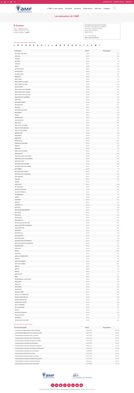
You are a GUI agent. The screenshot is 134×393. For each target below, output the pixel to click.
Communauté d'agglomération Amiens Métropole (27, 330)
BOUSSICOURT (19, 235)
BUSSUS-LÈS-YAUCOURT (22, 320)
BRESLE (17, 269)
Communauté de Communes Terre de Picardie (27, 363)
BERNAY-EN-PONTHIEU (21, 143)
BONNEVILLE (18, 205)
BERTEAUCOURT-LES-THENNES (24, 158)
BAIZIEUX (17, 58)
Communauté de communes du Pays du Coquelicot (28, 345)
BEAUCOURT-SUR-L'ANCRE (22, 92)
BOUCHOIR (18, 212)
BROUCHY (18, 284)
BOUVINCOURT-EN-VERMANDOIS (24, 243)
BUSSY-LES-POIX (19, 315)
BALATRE (17, 61)
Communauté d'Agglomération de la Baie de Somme (28, 333)
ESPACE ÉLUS (119, 2)
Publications (88, 8)
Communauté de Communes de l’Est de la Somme (28, 340)
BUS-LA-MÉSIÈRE (20, 304)
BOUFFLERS (18, 217)
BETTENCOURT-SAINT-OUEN (23, 174)
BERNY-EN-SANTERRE (21, 151)
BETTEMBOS (18, 169)
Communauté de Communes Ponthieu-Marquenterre (28, 358)
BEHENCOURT (19, 117)
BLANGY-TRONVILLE (20, 192)
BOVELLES (18, 248)
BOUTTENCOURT (19, 238)
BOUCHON (18, 215)
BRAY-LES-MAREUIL (20, 261)
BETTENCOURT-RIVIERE (21, 171)
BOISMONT (18, 199)
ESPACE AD (107, 2)
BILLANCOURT (19, 187)
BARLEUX (17, 63)
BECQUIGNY (18, 112)
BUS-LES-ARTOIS (19, 307)
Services (98, 8)
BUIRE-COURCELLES (21, 299)
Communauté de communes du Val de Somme (27, 351)
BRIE (16, 276)
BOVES (17, 251)
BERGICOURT (19, 133)
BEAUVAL (17, 107)
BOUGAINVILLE (19, 220)
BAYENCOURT (19, 71)
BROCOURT (18, 281)
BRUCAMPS (18, 287)
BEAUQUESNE (19, 104)
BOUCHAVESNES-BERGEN (22, 210)
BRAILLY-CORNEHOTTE (21, 256)
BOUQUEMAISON (19, 228)
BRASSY (17, 258)
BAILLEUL (17, 56)
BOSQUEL (17, 207)
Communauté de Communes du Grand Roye (26, 343)
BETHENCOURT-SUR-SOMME (23, 166)
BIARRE (17, 181)
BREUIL (17, 271)
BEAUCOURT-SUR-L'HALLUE (23, 94)
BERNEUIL (18, 148)
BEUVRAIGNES (19, 176)
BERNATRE (18, 138)
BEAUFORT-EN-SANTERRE (22, 97)
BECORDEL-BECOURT (21, 110)
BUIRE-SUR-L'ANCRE (21, 302)
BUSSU (17, 310)
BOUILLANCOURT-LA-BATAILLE (23, 225)
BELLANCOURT (19, 120)
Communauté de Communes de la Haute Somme (27, 338)
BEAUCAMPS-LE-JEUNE (21, 81)
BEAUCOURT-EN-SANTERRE (23, 89)
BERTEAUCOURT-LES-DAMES (23, 156)
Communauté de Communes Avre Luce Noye (26, 335)
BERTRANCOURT (19, 161)
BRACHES (18, 253)
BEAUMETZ (18, 99)
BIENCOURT (18, 184)
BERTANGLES (19, 153)
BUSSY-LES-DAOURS (21, 312)
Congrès (107, 8)
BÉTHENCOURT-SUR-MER (22, 164)
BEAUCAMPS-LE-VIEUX (21, 84)
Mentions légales (85, 389)
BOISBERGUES (19, 194)
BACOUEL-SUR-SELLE (21, 53)
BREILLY (17, 266)
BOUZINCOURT (19, 246)
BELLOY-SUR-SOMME (21, 130)
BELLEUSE (18, 122)
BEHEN (17, 115)
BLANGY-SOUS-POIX (20, 189)
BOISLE (17, 197)
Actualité (68, 8)
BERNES (17, 146)
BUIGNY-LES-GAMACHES (22, 294)
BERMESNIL (18, 135)
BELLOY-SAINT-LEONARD (22, 128)
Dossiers (77, 8)
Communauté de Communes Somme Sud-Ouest (27, 361)
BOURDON (18, 230)
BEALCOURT (18, 79)
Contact (93, 389)
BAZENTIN (18, 76)
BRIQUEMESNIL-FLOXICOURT (23, 279)
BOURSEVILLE (19, 233)
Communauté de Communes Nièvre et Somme (27, 356)
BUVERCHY (18, 317)
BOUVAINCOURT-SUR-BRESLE (23, 240)
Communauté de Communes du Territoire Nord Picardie (29, 348)
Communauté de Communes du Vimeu (25, 353)
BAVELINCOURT (19, 69)
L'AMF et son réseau (55, 8)
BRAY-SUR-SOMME (20, 263)
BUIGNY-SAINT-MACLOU (21, 297)
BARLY (17, 66)
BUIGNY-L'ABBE (19, 292)
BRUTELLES (18, 289)
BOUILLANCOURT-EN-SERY (22, 222)
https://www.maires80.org (92, 37)
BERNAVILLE (18, 140)
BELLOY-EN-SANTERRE (21, 125)
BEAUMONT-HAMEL (20, 102)
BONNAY (17, 202)
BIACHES (17, 179)
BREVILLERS (18, 274)
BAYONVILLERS (19, 74)
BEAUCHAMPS (19, 87)
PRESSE (129, 2)
